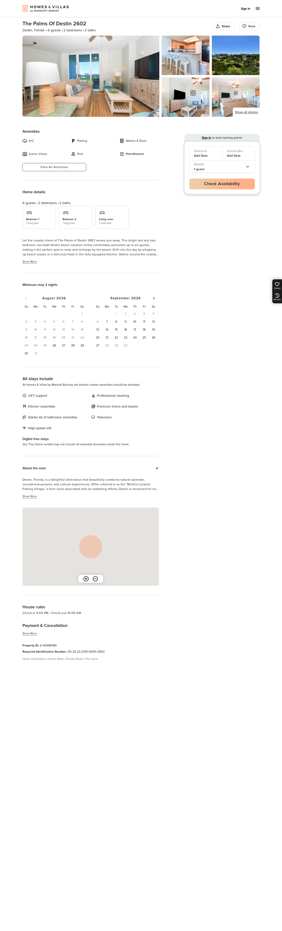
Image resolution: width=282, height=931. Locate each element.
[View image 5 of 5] (236, 97)
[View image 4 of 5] (186, 97)
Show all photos (246, 112)
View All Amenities (54, 167)
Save (252, 26)
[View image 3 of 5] (236, 55)
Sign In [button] (245, 9)
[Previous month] (25, 298)
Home (26, 659)
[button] (54, 345)
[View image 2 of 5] (186, 55)
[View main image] (91, 76)
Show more (29, 261)
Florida (70, 659)
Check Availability (222, 183)
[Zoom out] (95, 579)
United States (56, 659)
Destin (80, 659)
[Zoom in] (86, 579)
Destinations (38, 659)
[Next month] (153, 298)
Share (226, 26)
